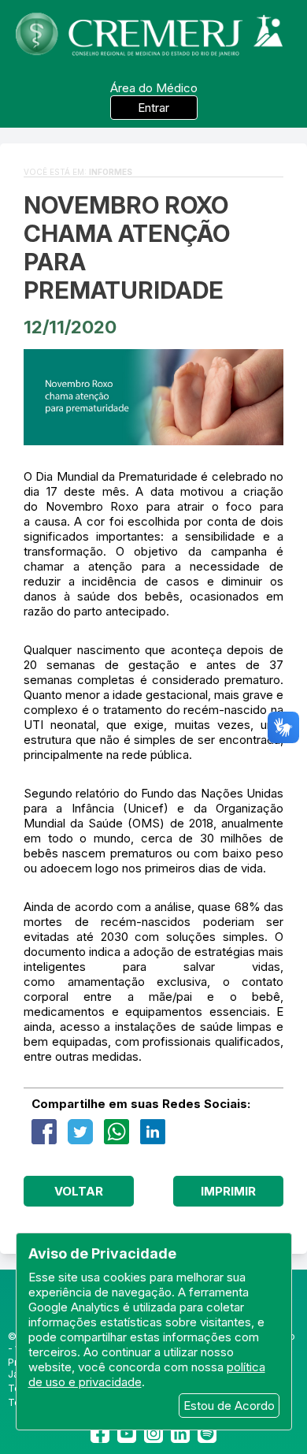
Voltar (78, 1191)
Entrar (153, 107)
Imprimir (228, 1191)
